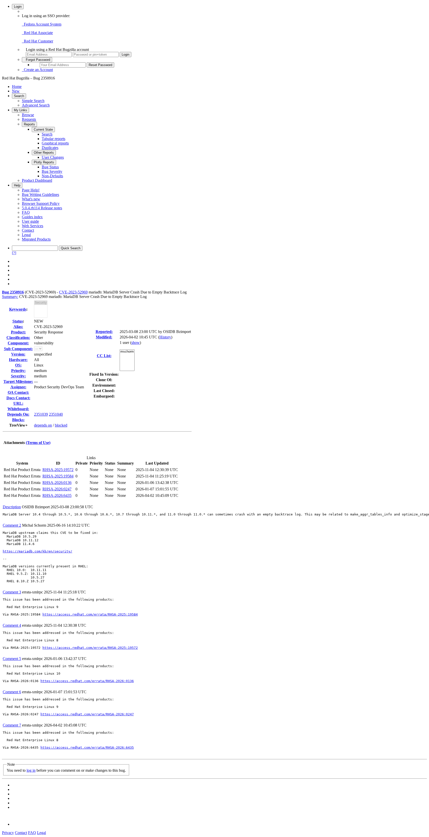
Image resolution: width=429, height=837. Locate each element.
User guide (30, 221)
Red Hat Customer (37, 41)
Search (19, 96)
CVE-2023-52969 (73, 292)
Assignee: (18, 387)
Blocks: (18, 420)
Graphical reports (55, 143)
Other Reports (44, 152)
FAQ (26, 212)
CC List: (104, 356)
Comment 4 (12, 625)
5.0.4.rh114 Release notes (42, 208)
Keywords (17, 309)
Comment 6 (12, 692)
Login (18, 6)
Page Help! (30, 190)
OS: (18, 365)
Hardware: (18, 360)
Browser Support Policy (41, 203)
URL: (18, 403)
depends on (43, 425)
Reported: (104, 331)
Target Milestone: (18, 381)
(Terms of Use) (38, 442)
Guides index (32, 217)
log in (31, 770)
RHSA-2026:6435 (57, 495)
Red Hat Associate (37, 33)
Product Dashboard (37, 180)
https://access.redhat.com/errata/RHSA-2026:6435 (87, 747)
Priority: (18, 370)
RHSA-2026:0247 (57, 489)
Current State (43, 129)
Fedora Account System (41, 24)
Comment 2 (12, 525)
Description (12, 507)
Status (17, 321)
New (16, 91)
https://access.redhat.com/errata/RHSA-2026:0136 (87, 681)
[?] (14, 253)
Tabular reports (53, 139)
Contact (28, 230)
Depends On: (18, 414)
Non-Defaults (52, 176)
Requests (29, 119)
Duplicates (50, 148)
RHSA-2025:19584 (57, 476)
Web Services (32, 226)
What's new (31, 199)
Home (17, 86)
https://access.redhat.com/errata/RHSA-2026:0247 (87, 714)
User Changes (53, 157)
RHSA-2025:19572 (57, 470)
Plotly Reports (44, 162)
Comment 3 (12, 592)
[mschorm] (127, 352)
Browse (28, 115)
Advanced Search (36, 105)
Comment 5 (12, 658)
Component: (18, 343)
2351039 (41, 414)
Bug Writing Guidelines (40, 194)
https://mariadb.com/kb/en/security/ (37, 551)
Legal (26, 235)
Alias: (18, 327)
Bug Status (50, 167)
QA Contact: (18, 392)
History (165, 337)
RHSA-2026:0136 (57, 482)
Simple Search (33, 101)
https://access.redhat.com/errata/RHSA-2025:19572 (90, 648)
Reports (29, 124)
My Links (20, 110)
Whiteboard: (18, 409)
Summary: (10, 296)
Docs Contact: (18, 398)
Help (17, 185)
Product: (18, 332)
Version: (18, 354)
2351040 (56, 414)
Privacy (8, 833)
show (135, 342)
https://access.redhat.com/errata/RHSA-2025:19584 (90, 614)
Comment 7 (12, 725)
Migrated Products (36, 239)
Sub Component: (18, 349)
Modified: (104, 337)
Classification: (18, 337)
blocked (61, 425)
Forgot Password (37, 60)
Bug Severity (52, 171)
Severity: (18, 376)
